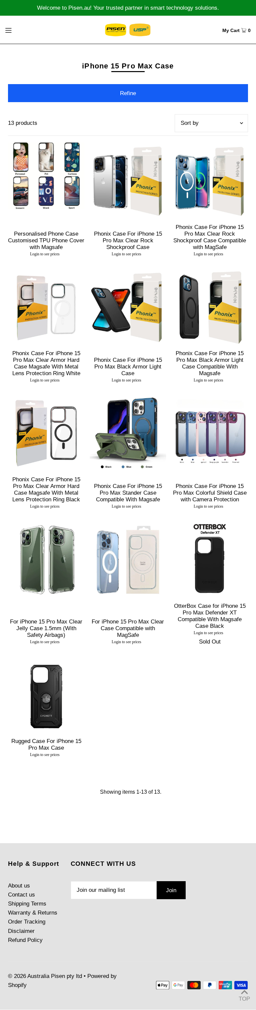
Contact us (21, 895)
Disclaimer (21, 931)
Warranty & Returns (32, 913)
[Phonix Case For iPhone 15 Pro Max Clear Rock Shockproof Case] (128, 181)
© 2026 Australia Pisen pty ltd (45, 976)
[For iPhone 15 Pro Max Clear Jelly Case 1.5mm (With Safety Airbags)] (46, 559)
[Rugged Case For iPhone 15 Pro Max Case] (46, 695)
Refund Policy (25, 940)
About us (19, 885)
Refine (128, 93)
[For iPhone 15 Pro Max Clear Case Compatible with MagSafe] (128, 559)
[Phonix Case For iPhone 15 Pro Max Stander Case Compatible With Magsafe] (128, 433)
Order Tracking (26, 922)
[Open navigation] (20, 30)
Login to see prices (45, 254)
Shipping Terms (27, 904)
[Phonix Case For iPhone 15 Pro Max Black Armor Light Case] (128, 307)
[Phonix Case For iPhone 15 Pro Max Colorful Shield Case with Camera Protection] (210, 433)
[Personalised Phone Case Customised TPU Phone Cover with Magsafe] (46, 176)
